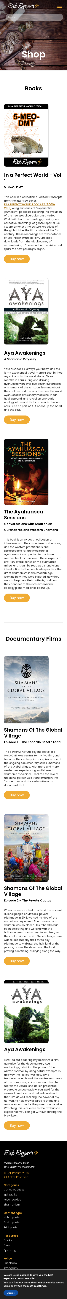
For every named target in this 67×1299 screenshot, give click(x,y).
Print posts (11, 1227)
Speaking (10, 1250)
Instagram (11, 1268)
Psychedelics (12, 1199)
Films (7, 1245)
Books (8, 1240)
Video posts (12, 1217)
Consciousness (14, 1189)
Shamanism (12, 1204)
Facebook (10, 1263)
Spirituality (10, 1194)
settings (41, 1286)
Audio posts (12, 1222)
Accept (10, 1292)
